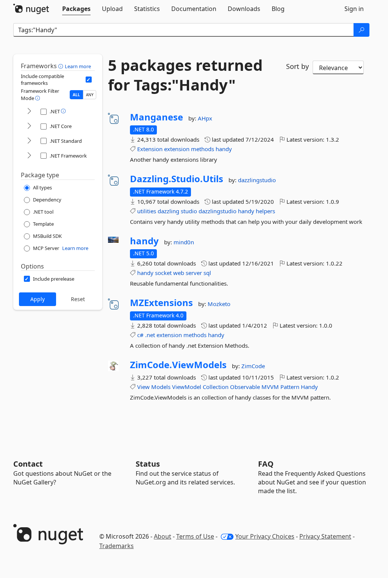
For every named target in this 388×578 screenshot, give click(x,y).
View (143, 387)
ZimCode (253, 366)
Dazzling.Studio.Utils (176, 179)
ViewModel (186, 387)
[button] (61, 66)
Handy (309, 387)
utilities (146, 211)
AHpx (205, 118)
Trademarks (116, 546)
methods (202, 149)
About (162, 536)
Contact (28, 464)
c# (140, 335)
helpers (265, 211)
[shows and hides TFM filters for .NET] (29, 111)
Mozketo (219, 304)
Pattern (289, 387)
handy (224, 149)
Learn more (78, 66)
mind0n (184, 242)
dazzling (168, 211)
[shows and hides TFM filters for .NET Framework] (29, 155)
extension (176, 149)
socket (163, 273)
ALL (76, 94)
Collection (215, 387)
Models (161, 387)
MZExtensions (161, 302)
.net (150, 335)
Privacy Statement (325, 536)
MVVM (270, 387)
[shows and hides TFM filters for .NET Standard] (29, 141)
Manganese (156, 117)
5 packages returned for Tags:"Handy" (185, 75)
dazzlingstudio (257, 180)
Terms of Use (195, 536)
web (178, 273)
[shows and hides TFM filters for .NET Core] (29, 126)
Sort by (297, 66)
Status (148, 464)
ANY (90, 94)
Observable (245, 387)
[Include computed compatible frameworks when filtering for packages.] (89, 79)
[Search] (361, 30)
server (194, 273)
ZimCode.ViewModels (178, 365)
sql (207, 273)
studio (189, 211)
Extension (150, 149)
